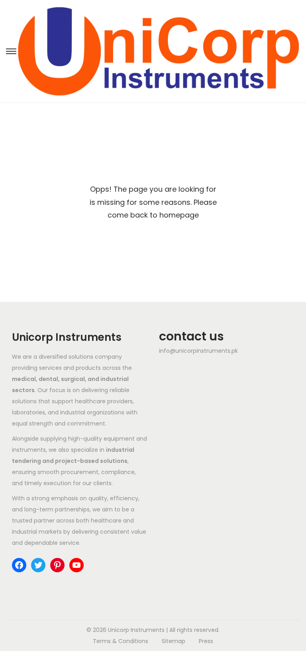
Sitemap (173, 641)
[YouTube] (76, 565)
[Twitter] (38, 565)
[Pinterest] (57, 565)
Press (206, 641)
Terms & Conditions (120, 641)
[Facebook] (19, 565)
